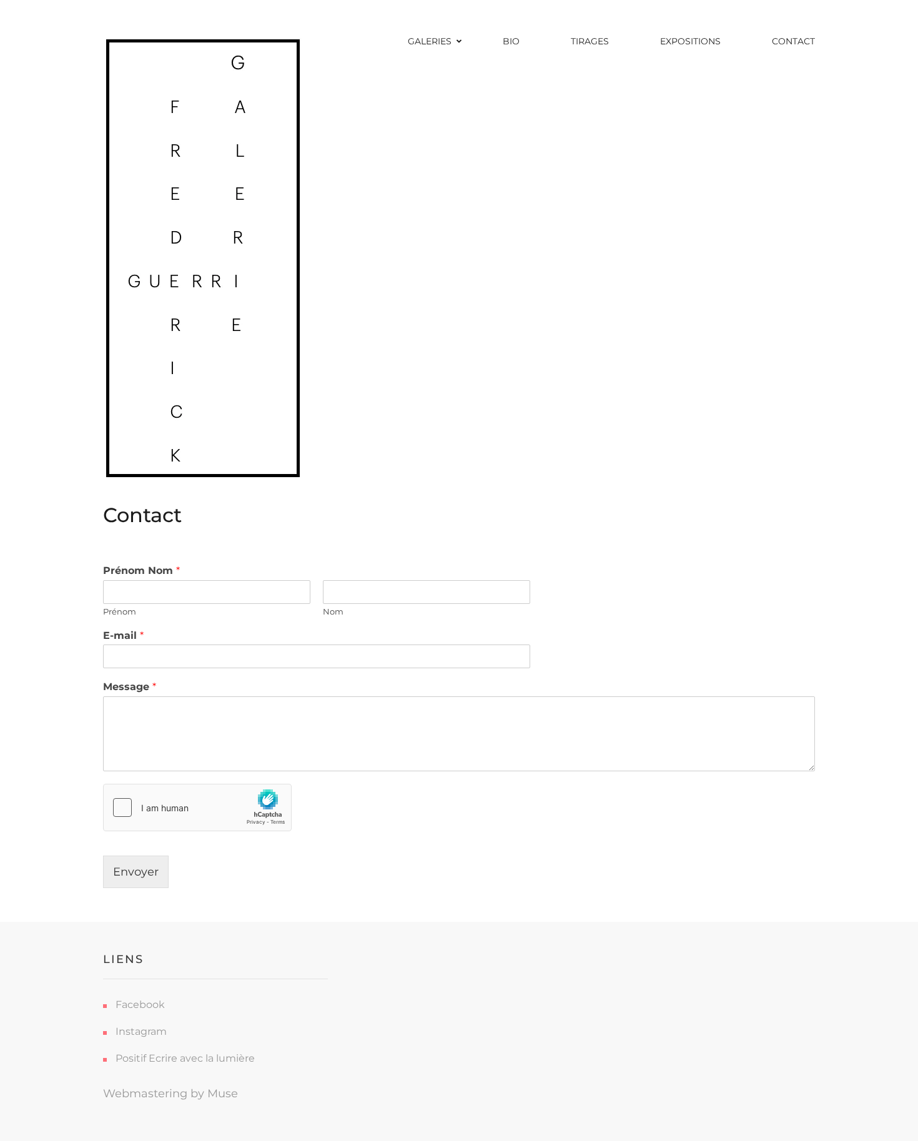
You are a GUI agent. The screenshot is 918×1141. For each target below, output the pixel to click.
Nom (333, 611)
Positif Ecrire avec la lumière (185, 1058)
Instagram (141, 1031)
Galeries (430, 41)
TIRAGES (590, 41)
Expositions (690, 41)
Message (129, 687)
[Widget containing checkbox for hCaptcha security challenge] (197, 807)
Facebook (140, 1004)
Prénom (119, 611)
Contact (793, 41)
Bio (511, 41)
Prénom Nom (141, 570)
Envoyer (136, 872)
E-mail (123, 635)
